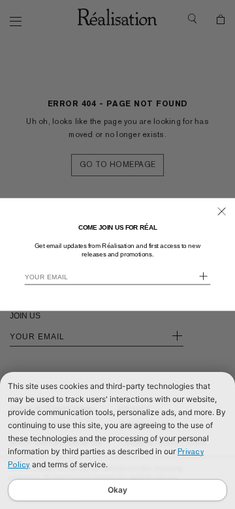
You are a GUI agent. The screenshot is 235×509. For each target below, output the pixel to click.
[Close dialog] (222, 211)
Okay (117, 490)
